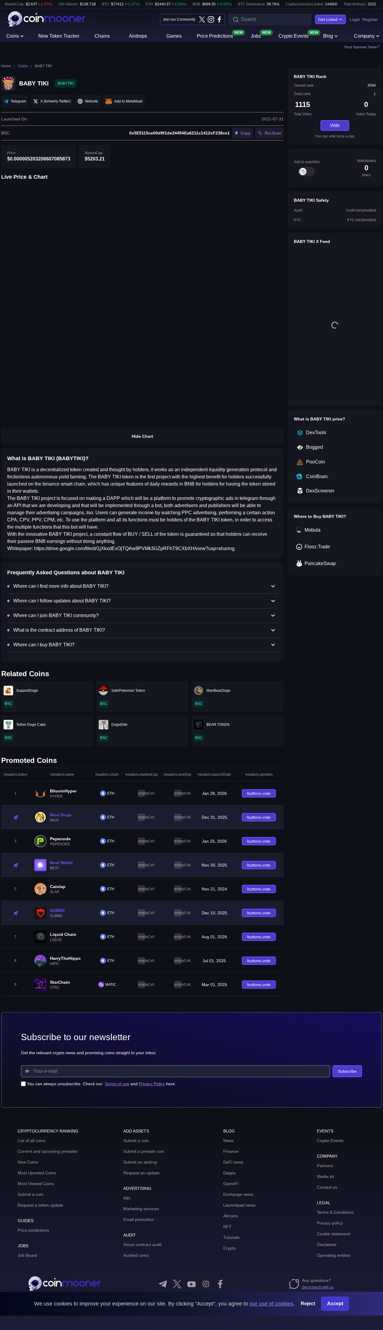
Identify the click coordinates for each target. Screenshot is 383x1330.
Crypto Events (293, 36)
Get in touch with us (318, 1287)
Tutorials (231, 1237)
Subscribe (347, 1071)
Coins (12, 36)
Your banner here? (361, 47)
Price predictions (33, 1230)
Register (370, 19)
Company (364, 36)
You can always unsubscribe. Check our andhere (101, 1083)
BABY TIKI (43, 66)
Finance (230, 1151)
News (228, 1140)
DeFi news (233, 1162)
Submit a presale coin (143, 1151)
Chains (102, 36)
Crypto (229, 1248)
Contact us (327, 1187)
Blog (328, 36)
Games (174, 36)
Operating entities (333, 1255)
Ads (126, 1198)
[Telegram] (163, 1284)
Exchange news (238, 1194)
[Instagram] (210, 19)
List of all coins (31, 1140)
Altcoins (230, 1215)
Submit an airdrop (140, 1162)
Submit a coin (30, 1194)
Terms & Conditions (335, 1212)
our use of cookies (271, 1304)
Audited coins (136, 1255)
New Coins (28, 1162)
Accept (335, 1303)
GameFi (230, 1183)
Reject (308, 1303)
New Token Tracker (58, 36)
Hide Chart (142, 436)
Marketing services (141, 1208)
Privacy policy (330, 1223)
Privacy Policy (152, 1083)
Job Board (27, 1255)
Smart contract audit (142, 1244)
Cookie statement (333, 1233)
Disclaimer (327, 1244)
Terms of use (117, 1083)
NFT (227, 1226)
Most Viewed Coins (36, 1183)
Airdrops (138, 36)
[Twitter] (202, 19)
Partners (325, 1165)
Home (6, 66)
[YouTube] (191, 1284)
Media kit (325, 1176)
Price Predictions (215, 36)
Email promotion (138, 1219)
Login (354, 19)
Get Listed (328, 19)
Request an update (141, 1172)
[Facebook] (219, 19)
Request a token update (40, 1205)
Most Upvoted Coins (37, 1172)
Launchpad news (239, 1205)
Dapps (229, 1172)
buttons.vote (258, 793)
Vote (335, 125)
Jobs (256, 36)
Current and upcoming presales (47, 1151)
